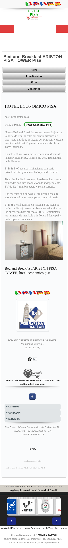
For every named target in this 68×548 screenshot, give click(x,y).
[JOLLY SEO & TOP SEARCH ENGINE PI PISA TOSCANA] (27, 506)
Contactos (34, 88)
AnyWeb (5, 528)
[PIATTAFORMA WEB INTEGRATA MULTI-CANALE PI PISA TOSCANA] (45, 506)
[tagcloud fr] (43, 4)
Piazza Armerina (32, 528)
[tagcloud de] (50, 4)
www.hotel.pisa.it (23, 486)
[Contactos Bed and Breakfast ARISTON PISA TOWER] (32, 359)
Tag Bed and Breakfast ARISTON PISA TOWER (25, 468)
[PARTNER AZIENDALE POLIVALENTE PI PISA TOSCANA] (9, 506)
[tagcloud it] (28, 4)
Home (34, 69)
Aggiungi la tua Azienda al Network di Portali (33, 490)
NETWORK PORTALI (46, 535)
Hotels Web (47, 528)
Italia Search (61, 528)
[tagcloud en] (36, 4)
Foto (34, 82)
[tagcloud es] (57, 4)
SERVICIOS (14, 419)
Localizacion (34, 76)
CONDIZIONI (14, 413)
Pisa (13, 528)
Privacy (32, 449)
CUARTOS (13, 406)
